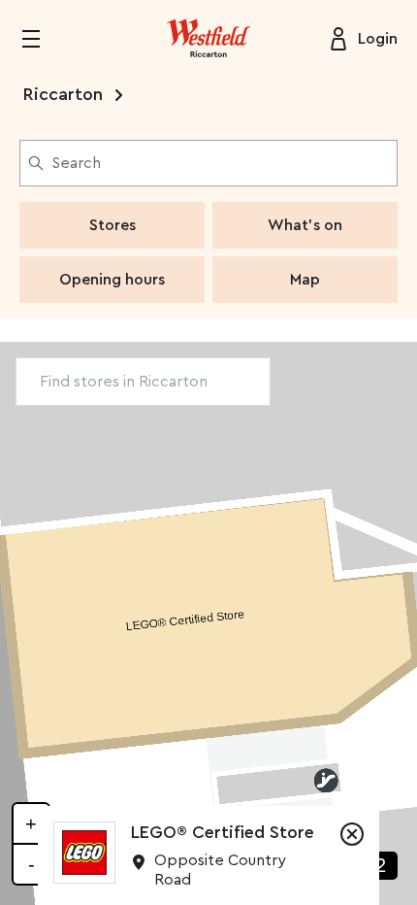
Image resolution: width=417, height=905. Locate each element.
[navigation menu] (42, 39)
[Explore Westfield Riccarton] (208, 39)
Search (76, 163)
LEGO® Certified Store (222, 832)
